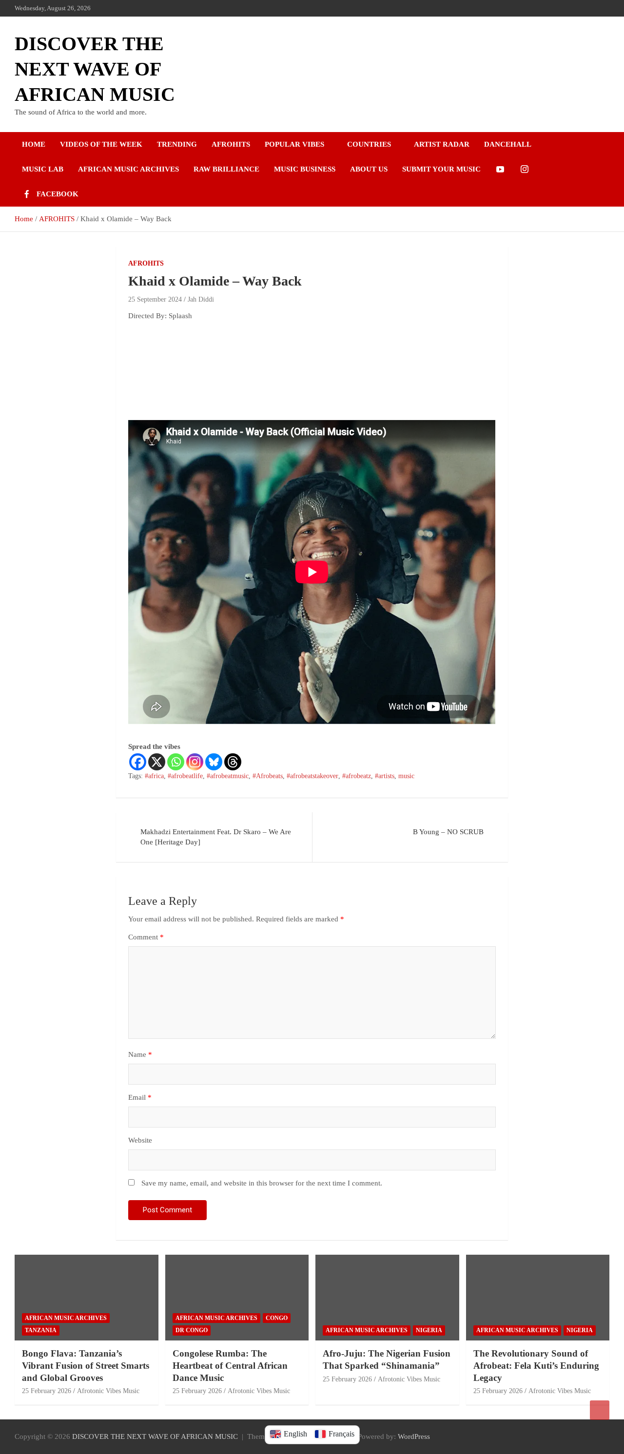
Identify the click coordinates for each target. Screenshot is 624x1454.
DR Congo (192, 1330)
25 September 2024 (155, 299)
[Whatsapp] (175, 761)
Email (140, 1097)
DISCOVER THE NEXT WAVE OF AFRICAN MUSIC (95, 69)
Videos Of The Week (101, 144)
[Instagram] (194, 761)
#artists (384, 776)
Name (140, 1054)
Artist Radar (441, 144)
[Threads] (232, 761)
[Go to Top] (599, 1410)
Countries (369, 144)
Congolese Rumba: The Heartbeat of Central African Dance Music (230, 1365)
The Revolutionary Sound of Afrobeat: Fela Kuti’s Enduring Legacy (536, 1365)
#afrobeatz (356, 776)
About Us (369, 169)
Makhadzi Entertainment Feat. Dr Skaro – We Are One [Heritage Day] (215, 837)
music (406, 776)
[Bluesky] (213, 761)
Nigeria (429, 1330)
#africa (154, 776)
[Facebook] (137, 761)
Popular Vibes (294, 144)
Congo (277, 1318)
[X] (156, 761)
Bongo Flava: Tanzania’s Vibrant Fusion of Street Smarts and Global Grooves (85, 1365)
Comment (146, 937)
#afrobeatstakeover (312, 776)
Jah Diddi (201, 299)
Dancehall (507, 144)
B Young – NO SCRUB (448, 832)
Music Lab (42, 169)
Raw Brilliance (226, 169)
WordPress (414, 1436)
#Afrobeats (268, 776)
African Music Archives (128, 169)
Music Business (304, 169)
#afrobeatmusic (228, 776)
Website (140, 1140)
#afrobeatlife (185, 776)
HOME (33, 144)
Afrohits (231, 144)
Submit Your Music (441, 169)
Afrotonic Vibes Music (108, 1391)
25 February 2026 (46, 1391)
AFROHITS (146, 263)
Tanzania (41, 1330)
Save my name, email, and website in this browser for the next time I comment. (261, 1183)
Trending (177, 144)
